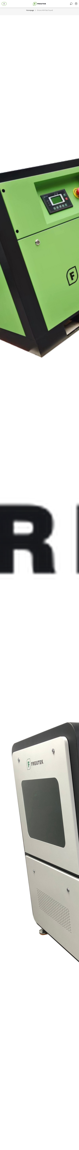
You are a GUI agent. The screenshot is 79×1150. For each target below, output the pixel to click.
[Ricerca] (71, 3)
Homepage (30, 10)
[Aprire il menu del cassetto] (4, 3)
